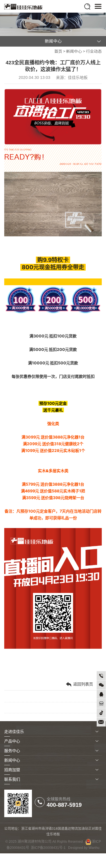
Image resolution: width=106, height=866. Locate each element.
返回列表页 (82, 684)
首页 (58, 51)
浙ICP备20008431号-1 (48, 848)
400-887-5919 (64, 805)
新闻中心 (74, 51)
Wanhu (93, 848)
